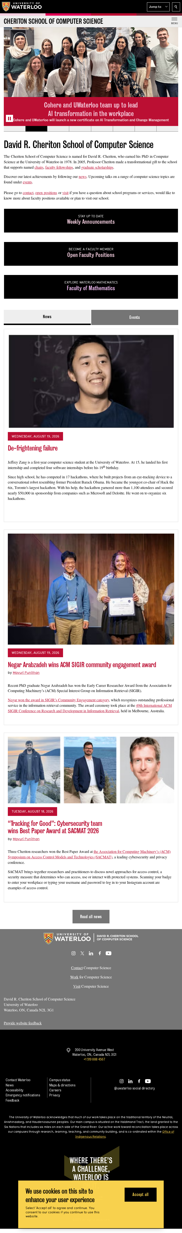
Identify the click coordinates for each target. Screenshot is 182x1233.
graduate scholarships (97, 167)
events (27, 181)
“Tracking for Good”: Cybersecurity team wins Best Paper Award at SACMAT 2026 (55, 827)
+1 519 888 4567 (94, 1059)
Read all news (91, 916)
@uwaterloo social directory (134, 1088)
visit (65, 192)
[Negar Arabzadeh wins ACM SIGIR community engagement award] (91, 589)
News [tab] (47, 316)
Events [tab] (134, 317)
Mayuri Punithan (26, 672)
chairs (39, 167)
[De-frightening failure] (91, 380)
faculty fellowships (59, 167)
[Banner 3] (58, 129)
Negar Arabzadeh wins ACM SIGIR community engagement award (82, 665)
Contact (77, 967)
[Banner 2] (36, 129)
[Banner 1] (14, 129)
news (82, 176)
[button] (158, 7)
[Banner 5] (102, 129)
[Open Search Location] (176, 6)
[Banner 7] (145, 129)
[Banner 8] (167, 129)
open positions (46, 192)
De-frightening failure (33, 448)
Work (74, 976)
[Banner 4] (80, 129)
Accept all (140, 1194)
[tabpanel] (91, 624)
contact (28, 192)
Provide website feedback (23, 1022)
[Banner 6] (124, 129)
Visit (76, 986)
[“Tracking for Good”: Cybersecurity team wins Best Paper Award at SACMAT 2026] (91, 770)
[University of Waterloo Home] (22, 6)
